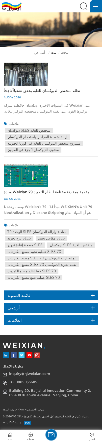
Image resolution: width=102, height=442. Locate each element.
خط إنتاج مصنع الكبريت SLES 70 (31, 271)
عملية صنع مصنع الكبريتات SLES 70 (33, 277)
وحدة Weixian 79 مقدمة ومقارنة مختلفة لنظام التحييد (46, 192)
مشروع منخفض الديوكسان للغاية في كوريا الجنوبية (43, 143)
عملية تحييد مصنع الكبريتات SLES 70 (34, 251)
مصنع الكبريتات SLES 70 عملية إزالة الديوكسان (41, 258)
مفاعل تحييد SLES (51, 238)
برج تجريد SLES (19, 238)
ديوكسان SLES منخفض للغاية (28, 130)
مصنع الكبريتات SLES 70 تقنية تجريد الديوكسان (41, 264)
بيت (53, 52)
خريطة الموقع (10, 409)
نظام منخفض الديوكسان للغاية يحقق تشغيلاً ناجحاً (42, 90)
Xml (22, 409)
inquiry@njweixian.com (29, 374)
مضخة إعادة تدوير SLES (25, 245)
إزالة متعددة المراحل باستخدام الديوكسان (37, 137)
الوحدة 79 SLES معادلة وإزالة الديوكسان (37, 232)
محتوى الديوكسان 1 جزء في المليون (33, 150)
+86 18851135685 (23, 382)
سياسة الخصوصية (35, 409)
